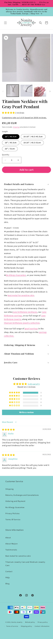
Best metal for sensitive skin (18, 556)
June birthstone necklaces (25, 312)
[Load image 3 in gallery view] (40, 91)
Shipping (16, 127)
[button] (5, 23)
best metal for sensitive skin (21, 295)
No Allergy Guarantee (16, 275)
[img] (8, 429)
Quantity (5, 155)
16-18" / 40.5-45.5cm (33, 136)
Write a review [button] (26, 412)
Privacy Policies (12, 513)
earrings (31, 328)
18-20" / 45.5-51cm (32, 142)
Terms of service (12, 626)
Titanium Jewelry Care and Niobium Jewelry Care (25, 564)
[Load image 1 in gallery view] (13, 91)
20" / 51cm (10, 148)
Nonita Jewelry (16, 622)
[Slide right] (50, 91)
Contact (8, 571)
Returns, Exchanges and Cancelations (22, 495)
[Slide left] (3, 91)
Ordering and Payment (15, 501)
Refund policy (30, 622)
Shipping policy (26, 626)
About (8, 537)
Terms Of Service (12, 519)
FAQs (7, 577)
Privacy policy (43, 622)
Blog (7, 583)
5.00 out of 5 (34, 384)
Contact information (42, 626)
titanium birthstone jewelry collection (22, 323)
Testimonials (11, 549)
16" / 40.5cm (11, 136)
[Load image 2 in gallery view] (26, 91)
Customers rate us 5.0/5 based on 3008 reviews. (24, 117)
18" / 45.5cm (11, 142)
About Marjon (11, 543)
